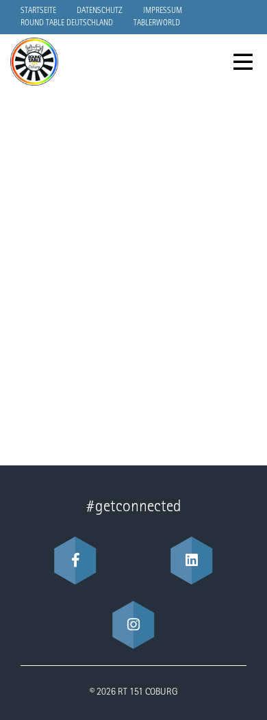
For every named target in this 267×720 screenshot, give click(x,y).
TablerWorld (157, 23)
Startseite (38, 11)
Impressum (162, 11)
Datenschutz (100, 11)
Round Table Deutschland (67, 23)
